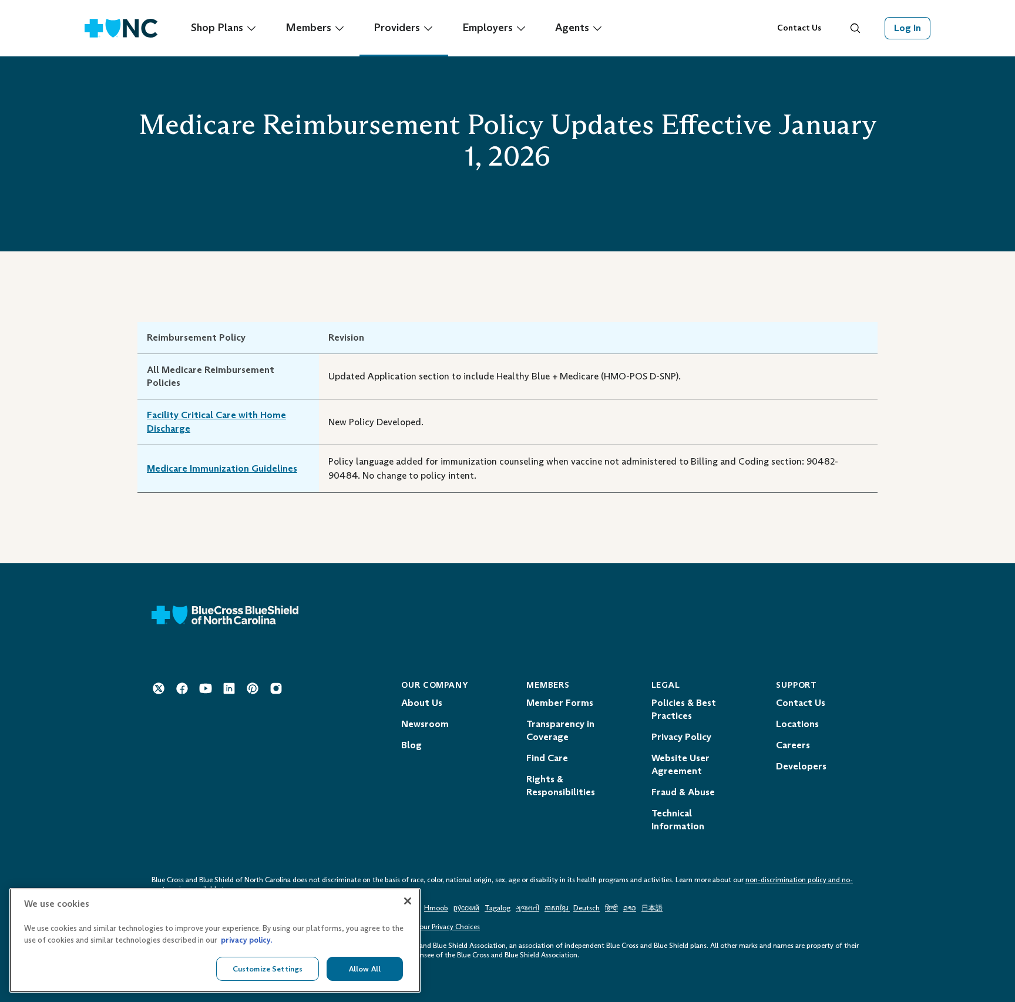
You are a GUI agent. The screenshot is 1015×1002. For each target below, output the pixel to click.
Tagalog (497, 908)
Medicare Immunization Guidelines (222, 468)
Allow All (365, 968)
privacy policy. (246, 940)
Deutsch (586, 908)
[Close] (408, 901)
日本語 (652, 908)
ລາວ (629, 908)
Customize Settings (268, 968)
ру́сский (466, 908)
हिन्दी (611, 908)
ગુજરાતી (527, 908)
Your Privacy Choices (448, 927)
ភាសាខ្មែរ (557, 908)
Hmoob (436, 908)
